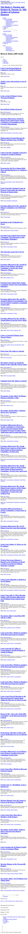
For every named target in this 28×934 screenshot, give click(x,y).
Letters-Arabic (6, 76)
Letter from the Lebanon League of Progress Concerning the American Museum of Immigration (13, 190)
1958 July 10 (6, 212)
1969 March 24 (6, 686)
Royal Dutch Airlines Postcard (11, 109)
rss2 (22, 901)
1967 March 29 (6, 435)
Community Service (10, 627)
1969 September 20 (7, 720)
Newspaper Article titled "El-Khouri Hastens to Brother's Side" (13, 397)
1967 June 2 (6, 549)
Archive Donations (7, 26)
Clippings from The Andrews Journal (14, 381)
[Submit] (16, 30)
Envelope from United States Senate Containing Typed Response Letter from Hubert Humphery (13, 237)
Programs (3, 183)
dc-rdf (6, 901)
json (14, 901)
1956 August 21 (6, 194)
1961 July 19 (6, 242)
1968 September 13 (7, 637)
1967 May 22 (6, 530)
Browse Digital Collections (12, 21)
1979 (4, 86)
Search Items (8, 49)
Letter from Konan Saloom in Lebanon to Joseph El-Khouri (11, 69)
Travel (11, 405)
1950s (4, 132)
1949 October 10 (7, 112)
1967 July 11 (6, 603)
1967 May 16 (6, 515)
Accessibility (6, 921)
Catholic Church (6, 230)
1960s (4, 246)
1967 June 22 (6, 568)
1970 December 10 (7, 805)
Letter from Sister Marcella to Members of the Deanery (11, 816)
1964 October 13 (7, 307)
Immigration (9, 132)
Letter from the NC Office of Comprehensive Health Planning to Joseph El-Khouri (13, 650)
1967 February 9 (6, 400)
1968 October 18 (7, 669)
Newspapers (9, 357)
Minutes (16, 809)
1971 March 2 (6, 819)
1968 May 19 (6, 620)
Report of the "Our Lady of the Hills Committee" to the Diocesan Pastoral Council (13, 715)
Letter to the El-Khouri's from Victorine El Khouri (11, 97)
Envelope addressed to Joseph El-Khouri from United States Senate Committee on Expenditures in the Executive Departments (12, 121)
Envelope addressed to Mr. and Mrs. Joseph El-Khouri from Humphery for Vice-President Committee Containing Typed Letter (14, 301)
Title (4, 59)
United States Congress (17, 132)
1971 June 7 (6, 836)
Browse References (10, 50)
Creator (4, 60)
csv (4, 901)
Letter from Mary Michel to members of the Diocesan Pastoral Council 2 (14, 633)
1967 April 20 (6, 496)
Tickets (11, 330)
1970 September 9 (7, 758)
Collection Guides (10, 22)
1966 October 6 (6, 383)
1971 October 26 (7, 883)
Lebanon (8, 163)
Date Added (5, 63)
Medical (8, 405)
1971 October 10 (7, 868)
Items (4, 45)
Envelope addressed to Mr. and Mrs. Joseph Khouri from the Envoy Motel (14, 319)
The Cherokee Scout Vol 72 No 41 (12, 252)
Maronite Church (19, 181)
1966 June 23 (6, 354)
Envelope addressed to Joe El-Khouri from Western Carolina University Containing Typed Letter (14, 753)
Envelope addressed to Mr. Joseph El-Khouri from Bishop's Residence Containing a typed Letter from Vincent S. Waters (14, 267)
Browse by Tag (9, 48)
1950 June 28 (6, 142)
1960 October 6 (6, 226)
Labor (7, 610)
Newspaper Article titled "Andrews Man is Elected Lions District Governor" (13, 831)
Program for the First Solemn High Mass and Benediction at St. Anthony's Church (14, 170)
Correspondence (9, 246)
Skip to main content (5, 1)
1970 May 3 (6, 739)
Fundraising (9, 200)
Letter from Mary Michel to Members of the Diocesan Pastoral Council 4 (14, 683)
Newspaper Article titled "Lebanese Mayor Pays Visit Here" (13, 411)
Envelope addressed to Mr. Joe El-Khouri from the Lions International (13, 527)
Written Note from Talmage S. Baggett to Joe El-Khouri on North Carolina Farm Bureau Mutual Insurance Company (13, 562)
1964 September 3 (7, 272)
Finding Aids (9, 23)
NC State (5, 920)
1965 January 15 (6, 323)
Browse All (8, 46)
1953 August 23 (6, 174)
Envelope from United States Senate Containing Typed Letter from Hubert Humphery (14, 284)
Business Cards (15, 890)
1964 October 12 (7, 289)
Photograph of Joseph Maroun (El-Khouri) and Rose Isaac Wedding (13, 139)
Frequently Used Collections (12, 25)
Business (8, 217)
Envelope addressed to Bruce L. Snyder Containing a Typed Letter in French (13, 510)
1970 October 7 (6, 773)
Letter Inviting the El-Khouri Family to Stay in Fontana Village (13, 848)
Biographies (9, 181)
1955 (4, 72)
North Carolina (22, 555)
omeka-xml (18, 901)
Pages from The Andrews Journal (12, 351)
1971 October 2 (6, 851)
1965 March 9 (6, 340)
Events (13, 181)
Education (16, 441)
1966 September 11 (7, 367)
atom (2, 901)
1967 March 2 (6, 415)
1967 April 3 (6, 454)
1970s (4, 357)
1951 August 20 (6, 157)
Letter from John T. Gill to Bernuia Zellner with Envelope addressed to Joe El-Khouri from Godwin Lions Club (13, 598)
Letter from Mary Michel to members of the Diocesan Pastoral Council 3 (14, 666)
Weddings (8, 147)
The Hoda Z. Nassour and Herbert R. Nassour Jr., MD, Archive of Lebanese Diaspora (14, 11)
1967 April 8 (6, 474)
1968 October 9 (6, 655)
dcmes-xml (10, 901)
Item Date (5, 61)
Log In (4, 922)
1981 (4, 100)
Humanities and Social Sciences (10, 919)
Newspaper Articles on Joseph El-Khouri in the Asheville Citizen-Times (14, 363)
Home (4, 17)
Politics (15, 246)
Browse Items (9, 20)
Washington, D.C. (17, 330)
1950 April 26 (6, 127)
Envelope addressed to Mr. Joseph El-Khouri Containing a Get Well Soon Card (14, 207)
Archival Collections (7, 19)
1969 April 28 (6, 702)
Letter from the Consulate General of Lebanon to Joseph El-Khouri (14, 153)
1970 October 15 (7, 789)
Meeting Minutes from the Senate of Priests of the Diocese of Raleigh (13, 801)
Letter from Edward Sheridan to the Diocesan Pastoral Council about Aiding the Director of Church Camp (13, 698)
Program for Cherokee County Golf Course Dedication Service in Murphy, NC (14, 734)
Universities (9, 763)
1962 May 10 (6, 254)
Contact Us (5, 27)
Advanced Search (7, 31)
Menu (6, 2)
